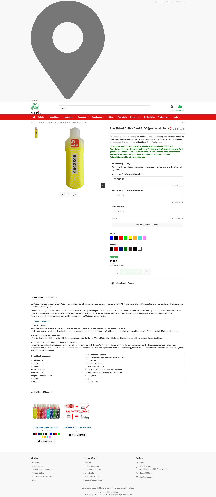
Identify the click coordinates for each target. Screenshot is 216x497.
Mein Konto (89, 473)
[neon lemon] (42, 437)
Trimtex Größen (38, 473)
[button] (177, 117)
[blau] (51, 434)
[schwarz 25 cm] (46, 434)
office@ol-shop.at (146, 477)
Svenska (170, 2)
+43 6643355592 (145, 473)
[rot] (36, 434)
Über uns (35, 463)
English (156, 2)
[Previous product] (183, 122)
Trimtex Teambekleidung (42, 470)
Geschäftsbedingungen (94, 480)
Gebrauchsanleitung (42, 321)
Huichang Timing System (42, 476)
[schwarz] (34, 434)
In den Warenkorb (133, 272)
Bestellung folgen (92, 476)
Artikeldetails (51, 297)
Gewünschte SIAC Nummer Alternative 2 (127, 190)
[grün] (59, 434)
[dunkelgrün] (41, 434)
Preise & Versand (92, 466)
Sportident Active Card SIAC (46, 427)
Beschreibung (37, 297)
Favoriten (181, 2)
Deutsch (163, 2)
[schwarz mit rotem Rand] (44, 434)
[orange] (45, 437)
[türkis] (47, 437)
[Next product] (184, 122)
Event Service (37, 466)
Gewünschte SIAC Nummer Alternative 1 (127, 174)
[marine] (39, 434)
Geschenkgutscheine (93, 470)
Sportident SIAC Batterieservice (77, 427)
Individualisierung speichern (147, 225)
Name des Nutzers (119, 207)
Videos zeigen (70, 194)
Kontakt (88, 463)
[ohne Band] (49, 434)
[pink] (50, 437)
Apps (34, 480)
